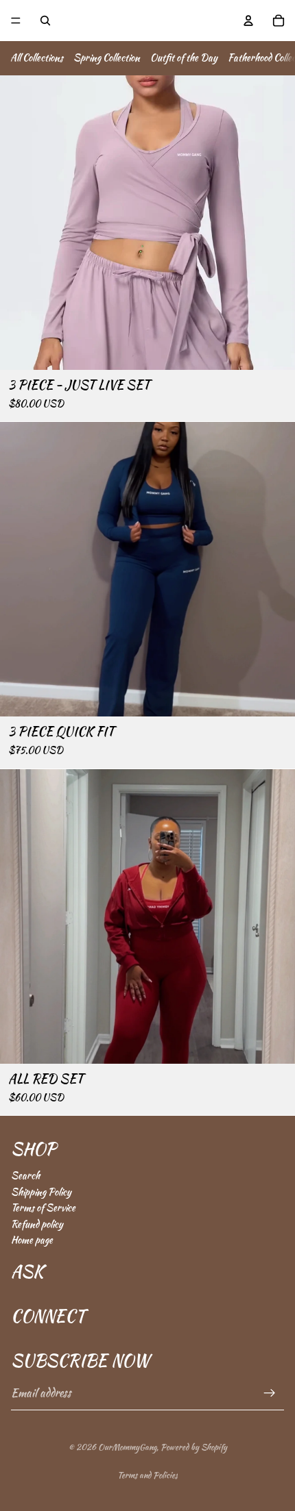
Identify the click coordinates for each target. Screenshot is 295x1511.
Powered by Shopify (194, 1447)
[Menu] (16, 20)
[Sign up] (269, 1393)
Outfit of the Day (183, 57)
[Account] (248, 20)
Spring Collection (106, 57)
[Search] (45, 20)
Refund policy (37, 1224)
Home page (32, 1240)
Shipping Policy (41, 1192)
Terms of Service (43, 1207)
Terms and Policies (147, 1475)
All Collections (36, 57)
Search (25, 1175)
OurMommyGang (127, 1447)
